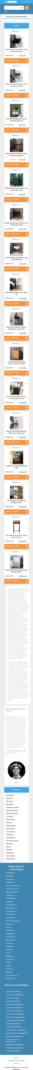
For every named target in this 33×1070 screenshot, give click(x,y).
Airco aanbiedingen (12, 998)
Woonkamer (10, 978)
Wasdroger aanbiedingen (14, 1036)
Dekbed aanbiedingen (13, 1023)
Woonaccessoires (11, 975)
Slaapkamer (10, 956)
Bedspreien (9, 798)
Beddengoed (10, 795)
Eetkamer (9, 950)
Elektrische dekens (12, 813)
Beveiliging (9, 946)
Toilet (8, 966)
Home (5, 12)
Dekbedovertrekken (12, 807)
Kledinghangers (11, 825)
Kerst (8, 953)
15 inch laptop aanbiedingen (15, 1017)
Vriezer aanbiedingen (13, 1051)
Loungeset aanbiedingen (14, 1007)
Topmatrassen (10, 856)
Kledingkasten (10, 828)
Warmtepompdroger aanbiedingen (13, 1040)
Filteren (16, 26)
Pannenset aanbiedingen (14, 1011)
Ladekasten (9, 834)
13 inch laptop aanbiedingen (15, 1014)
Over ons (16, 1058)
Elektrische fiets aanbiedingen (16, 1030)
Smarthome (10, 959)
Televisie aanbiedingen (13, 991)
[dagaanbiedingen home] (9, 2)
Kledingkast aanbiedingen (14, 1044)
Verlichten (9, 969)
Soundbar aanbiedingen (13, 1027)
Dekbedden (10, 804)
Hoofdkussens (10, 819)
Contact (16, 1063)
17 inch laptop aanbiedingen (15, 1020)
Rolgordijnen (10, 853)
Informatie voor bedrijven (16, 1060)
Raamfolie (9, 850)
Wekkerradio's (10, 859)
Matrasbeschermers (12, 841)
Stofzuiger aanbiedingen (14, 1004)
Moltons (8, 847)
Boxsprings (9, 801)
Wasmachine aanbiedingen (14, 995)
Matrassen (9, 844)
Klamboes (9, 822)
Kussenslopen (10, 831)
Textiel (8, 962)
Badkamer (9, 943)
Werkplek (9, 972)
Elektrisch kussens (12, 810)
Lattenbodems (10, 838)
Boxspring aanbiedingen (14, 1048)
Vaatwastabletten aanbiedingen (16, 1033)
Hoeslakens (9, 816)
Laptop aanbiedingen (13, 1001)
